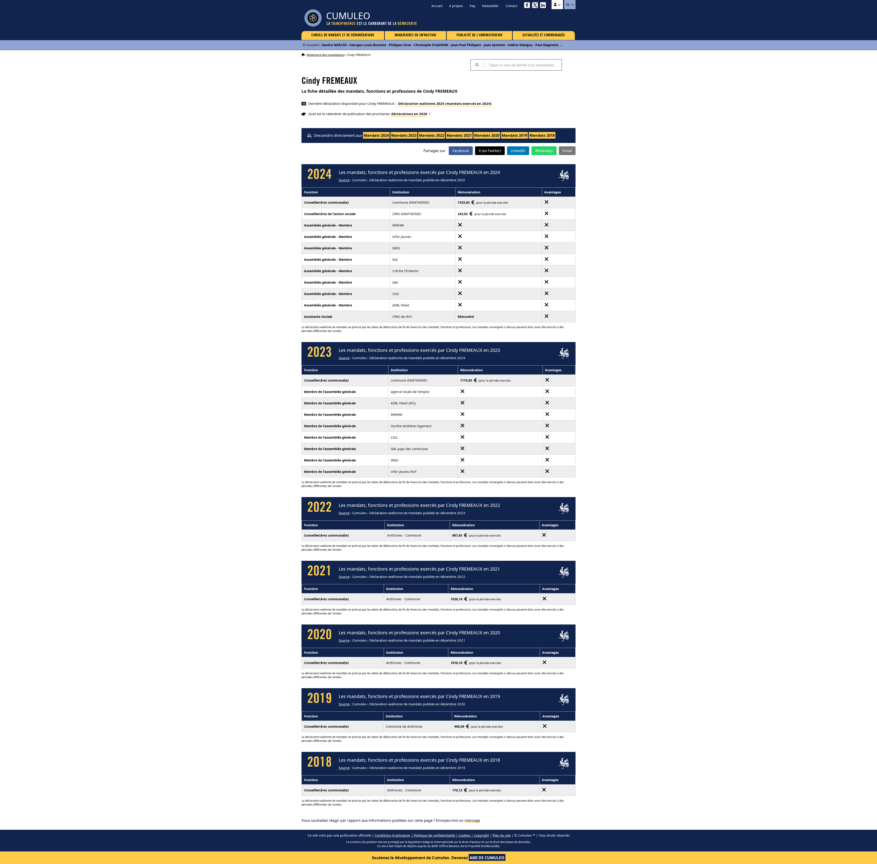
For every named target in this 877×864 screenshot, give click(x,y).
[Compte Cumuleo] (557, 4)
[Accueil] (303, 55)
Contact (511, 6)
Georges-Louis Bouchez (367, 45)
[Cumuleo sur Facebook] (528, 5)
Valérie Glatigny (520, 45)
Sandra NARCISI (334, 45)
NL (568, 4)
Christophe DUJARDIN (431, 45)
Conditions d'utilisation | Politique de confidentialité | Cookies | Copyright (432, 835)
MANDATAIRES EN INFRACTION (415, 35)
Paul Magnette (546, 45)
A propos (456, 6)
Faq (472, 6)
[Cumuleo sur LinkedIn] (544, 5)
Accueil (436, 6)
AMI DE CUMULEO (487, 857)
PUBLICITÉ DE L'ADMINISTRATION (479, 35)
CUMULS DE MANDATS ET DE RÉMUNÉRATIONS (342, 35)
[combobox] (522, 65)
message (472, 820)
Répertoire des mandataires (326, 55)
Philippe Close (400, 45)
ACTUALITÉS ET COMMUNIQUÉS (544, 35)
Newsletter (490, 6)
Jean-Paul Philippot (466, 45)
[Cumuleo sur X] (536, 5)
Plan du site (502, 835)
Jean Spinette (494, 45)
